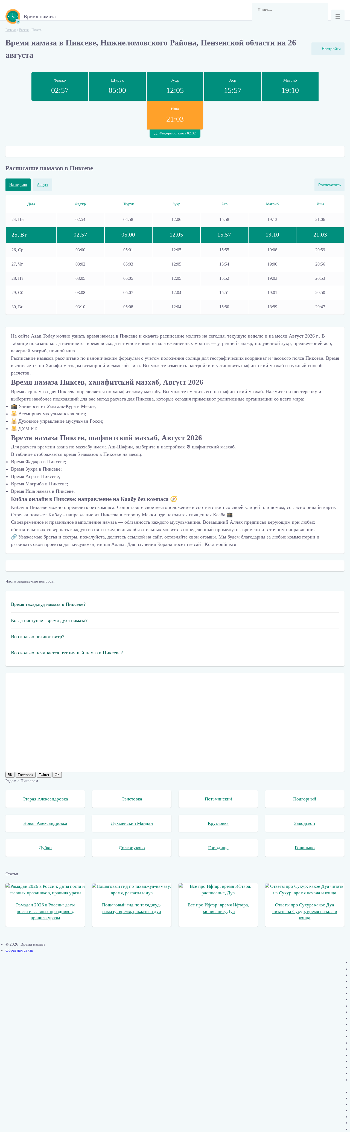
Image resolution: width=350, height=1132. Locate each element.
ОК (57, 775)
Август (42, 185)
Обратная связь (19, 950)
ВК (10, 775)
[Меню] (338, 16)
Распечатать (329, 185)
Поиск (259, 23)
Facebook (25, 775)
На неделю (18, 185)
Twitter (44, 775)
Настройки (331, 49)
